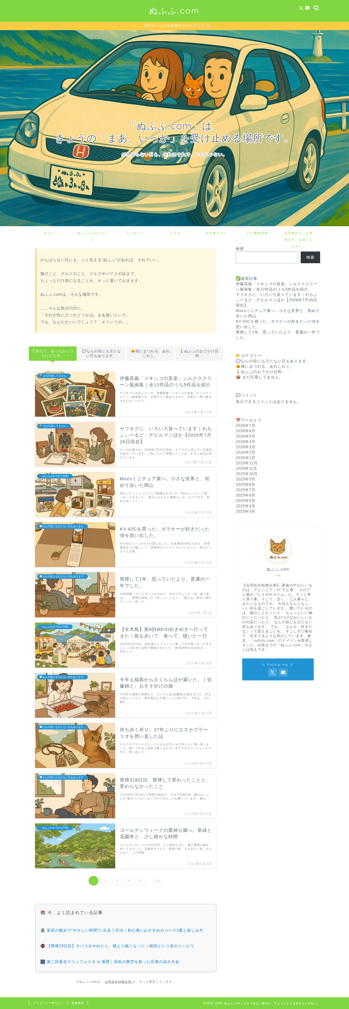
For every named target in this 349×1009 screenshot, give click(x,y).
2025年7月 (245, 490)
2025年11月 (246, 468)
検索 (240, 248)
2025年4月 (245, 506)
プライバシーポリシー (48, 1002)
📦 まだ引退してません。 (259, 377)
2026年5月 (245, 436)
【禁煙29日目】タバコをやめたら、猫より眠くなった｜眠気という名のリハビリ (120, 946)
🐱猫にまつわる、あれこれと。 (150, 353)
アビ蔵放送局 (257, 233)
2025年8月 (245, 484)
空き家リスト (216, 233)
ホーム (49, 233)
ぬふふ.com (174, 10)
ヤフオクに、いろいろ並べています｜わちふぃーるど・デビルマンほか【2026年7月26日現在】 (277, 299)
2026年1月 (245, 457)
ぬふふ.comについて (92, 234)
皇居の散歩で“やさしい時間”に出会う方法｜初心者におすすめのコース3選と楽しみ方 (125, 930)
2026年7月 (245, 425)
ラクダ (175, 233)
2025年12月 (247, 463)
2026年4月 (245, 441)
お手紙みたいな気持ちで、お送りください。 (298, 234)
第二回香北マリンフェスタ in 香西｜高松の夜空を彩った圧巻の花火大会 (113, 961)
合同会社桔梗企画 (118, 981)
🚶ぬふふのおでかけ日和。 (199, 353)
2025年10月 (247, 474)
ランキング (135, 233)
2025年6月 (245, 495)
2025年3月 (245, 511)
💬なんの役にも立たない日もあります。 (101, 353)
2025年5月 (245, 500)
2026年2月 (245, 452)
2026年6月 (245, 431)
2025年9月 (245, 479)
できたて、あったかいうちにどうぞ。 (53, 353)
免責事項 (78, 1002)
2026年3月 (245, 447)
